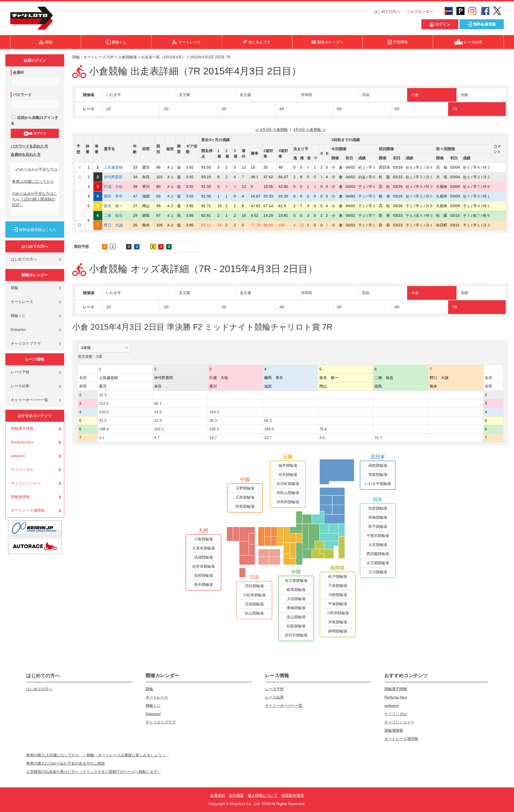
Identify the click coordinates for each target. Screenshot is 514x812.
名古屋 (245, 95)
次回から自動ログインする (34, 120)
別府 (464, 95)
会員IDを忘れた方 (26, 154)
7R (454, 109)
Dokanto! (18, 329)
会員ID (18, 72)
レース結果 (20, 386)
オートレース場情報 (28, 510)
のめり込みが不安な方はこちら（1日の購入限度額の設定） (34, 199)
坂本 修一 (117, 206)
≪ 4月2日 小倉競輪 (271, 129)
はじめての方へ (387, 11)
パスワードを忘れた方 (29, 146)
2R (166, 109)
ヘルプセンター (420, 11)
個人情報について (263, 795)
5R (339, 109)
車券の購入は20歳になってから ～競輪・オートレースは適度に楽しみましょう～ (97, 755)
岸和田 (306, 95)
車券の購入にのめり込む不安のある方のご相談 (65, 763)
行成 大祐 (117, 186)
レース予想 (20, 372)
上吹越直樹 (117, 167)
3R (223, 109)
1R (108, 109)
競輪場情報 (20, 497)
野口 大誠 (117, 225)
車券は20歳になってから (33, 181)
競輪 (14, 288)
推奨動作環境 (292, 795)
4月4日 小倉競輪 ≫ (309, 129)
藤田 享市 (117, 196)
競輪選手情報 (22, 428)
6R (397, 109)
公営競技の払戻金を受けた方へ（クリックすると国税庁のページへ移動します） (93, 771)
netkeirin (18, 456)
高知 (365, 95)
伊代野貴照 (117, 177)
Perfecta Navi (22, 442)
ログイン (39, 133)
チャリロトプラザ (26, 343)
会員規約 (217, 795)
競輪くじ (18, 315)
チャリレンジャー (26, 483)
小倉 (415, 95)
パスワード (22, 95)
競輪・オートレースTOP (93, 57)
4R (281, 109)
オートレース (22, 301)
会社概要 (236, 795)
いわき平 (113, 95)
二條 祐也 (117, 215)
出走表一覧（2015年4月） (163, 57)
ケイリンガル (22, 469)
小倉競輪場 (127, 57)
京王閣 (184, 95)
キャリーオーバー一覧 (29, 400)
